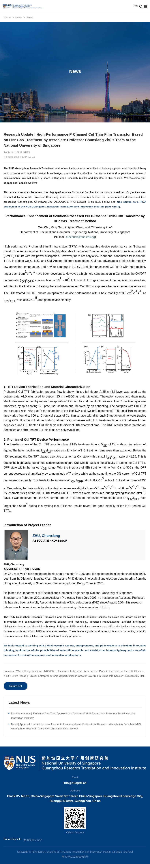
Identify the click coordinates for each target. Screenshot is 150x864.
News (18, 17)
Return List (15, 685)
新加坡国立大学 (33, 839)
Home (7, 17)
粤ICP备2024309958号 (75, 856)
